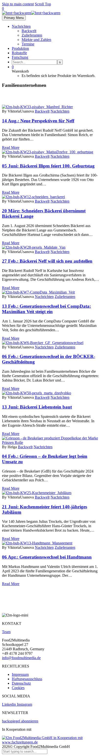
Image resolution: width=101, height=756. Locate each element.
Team (6, 632)
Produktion (20, 48)
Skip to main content (18, 4)
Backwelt (29, 31)
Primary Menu (14, 18)
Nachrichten (21, 26)
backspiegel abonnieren (20, 721)
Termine (28, 44)
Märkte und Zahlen (36, 40)
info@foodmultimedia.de (21, 658)
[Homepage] (31, 13)
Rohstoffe (19, 53)
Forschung (20, 57)
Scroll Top (43, 4)
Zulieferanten (32, 35)
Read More (10, 147)
